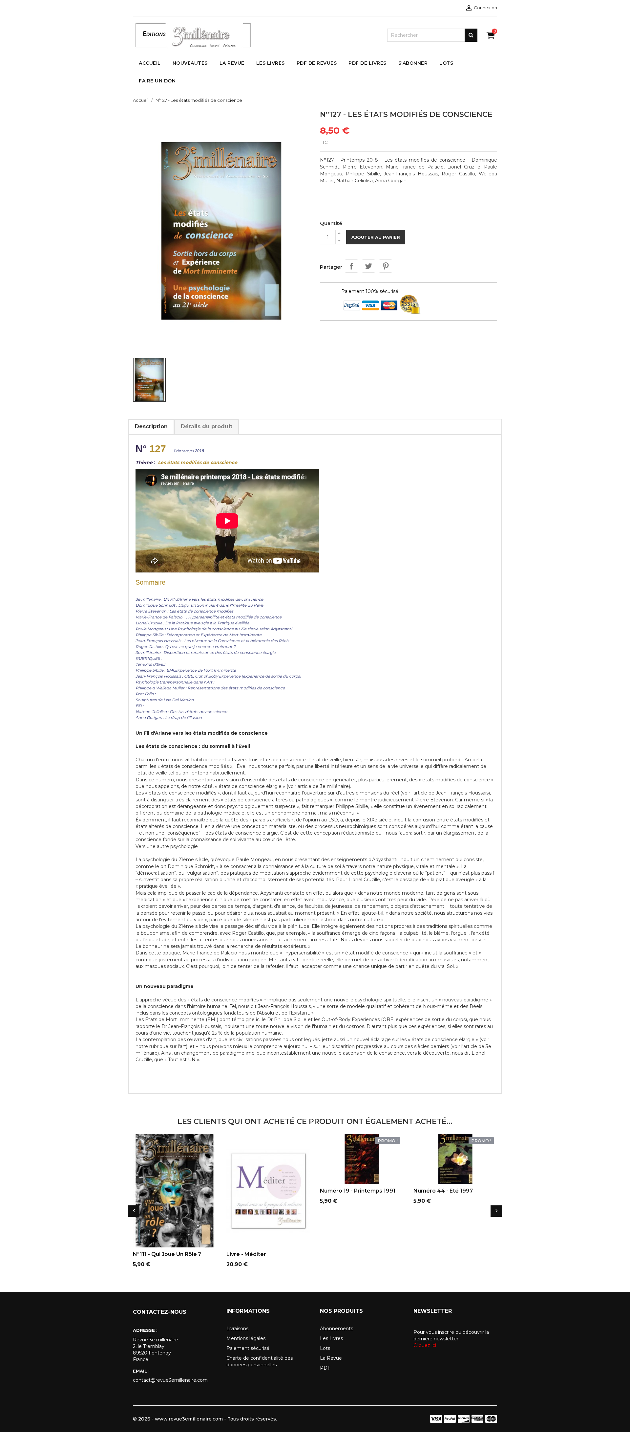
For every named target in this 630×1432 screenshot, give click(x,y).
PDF (325, 1368)
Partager (351, 266)
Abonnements (336, 1328)
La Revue (331, 1358)
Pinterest (385, 266)
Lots (325, 1348)
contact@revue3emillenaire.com (170, 1380)
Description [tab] (151, 426)
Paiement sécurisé (247, 1348)
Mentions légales (245, 1338)
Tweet (368, 266)
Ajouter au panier (375, 237)
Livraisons (237, 1328)
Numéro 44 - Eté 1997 (443, 1191)
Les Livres (331, 1338)
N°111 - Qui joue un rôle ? (167, 1254)
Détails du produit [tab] (206, 426)
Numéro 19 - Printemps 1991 (357, 1191)
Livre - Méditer (246, 1254)
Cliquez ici (424, 1345)
